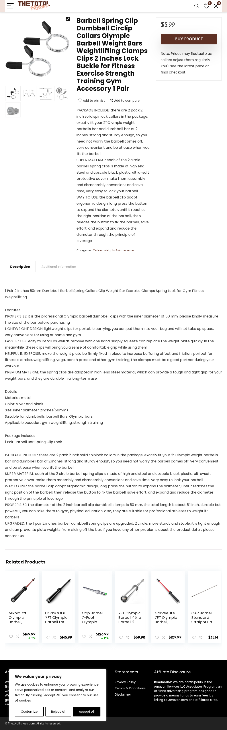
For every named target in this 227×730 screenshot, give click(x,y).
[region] (57, 695)
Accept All (86, 711)
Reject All (58, 711)
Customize (29, 711)
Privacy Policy (125, 682)
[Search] (196, 6)
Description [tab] (20, 266)
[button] (68, 19)
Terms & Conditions (130, 688)
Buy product (189, 39)
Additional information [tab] (58, 266)
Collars (98, 250)
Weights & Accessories (119, 250)
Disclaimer (123, 694)
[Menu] (10, 6)
